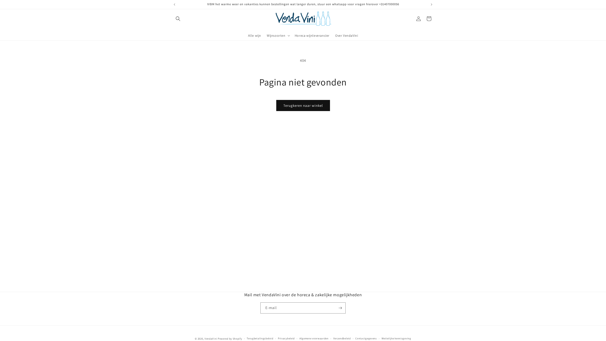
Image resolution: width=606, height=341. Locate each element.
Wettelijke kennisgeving (396, 338)
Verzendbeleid (342, 338)
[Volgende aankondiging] (431, 4)
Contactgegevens (366, 338)
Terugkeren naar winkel (303, 105)
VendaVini (211, 338)
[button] (178, 18)
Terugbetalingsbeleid (260, 338)
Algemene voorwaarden (314, 338)
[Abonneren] (340, 308)
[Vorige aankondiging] (174, 4)
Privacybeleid (286, 338)
